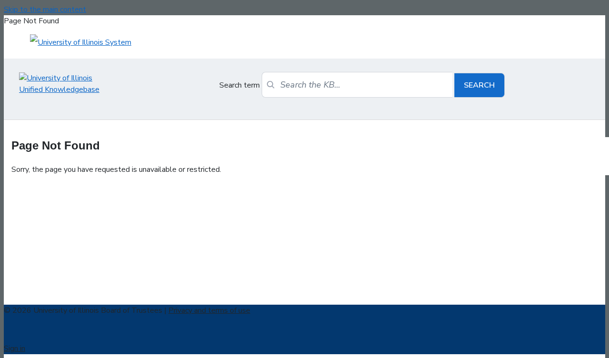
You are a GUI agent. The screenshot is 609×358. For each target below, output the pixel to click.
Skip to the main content (45, 9)
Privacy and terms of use (209, 310)
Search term (239, 85)
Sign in (14, 348)
